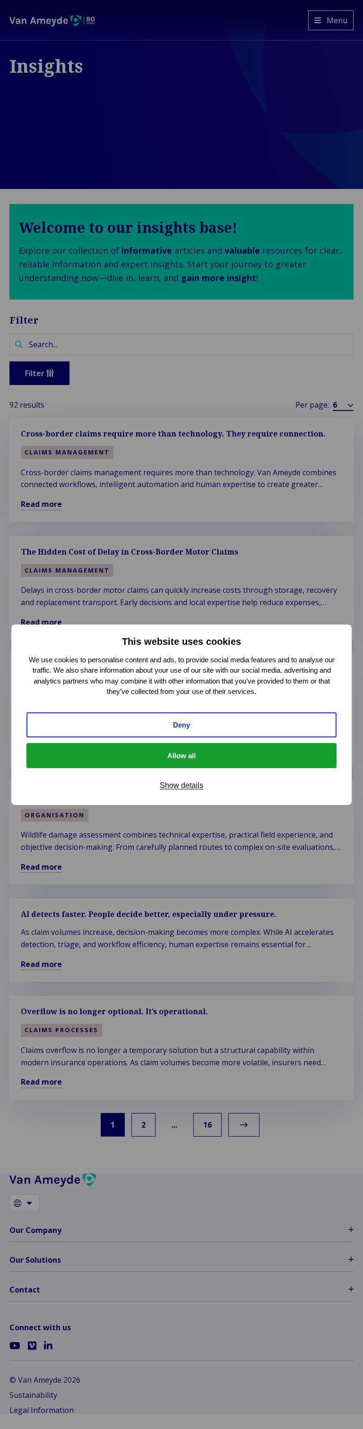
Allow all (181, 756)
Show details (181, 785)
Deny (181, 725)
